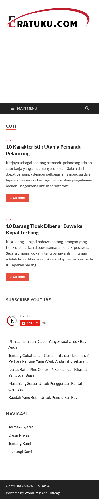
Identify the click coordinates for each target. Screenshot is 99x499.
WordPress (33, 493)
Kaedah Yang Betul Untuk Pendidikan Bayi (43, 397)
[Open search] (87, 108)
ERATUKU (41, 486)
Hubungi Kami (20, 451)
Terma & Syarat (20, 427)
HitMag (54, 493)
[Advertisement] (49, 72)
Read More (15, 197)
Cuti (9, 140)
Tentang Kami (19, 443)
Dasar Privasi (19, 435)
